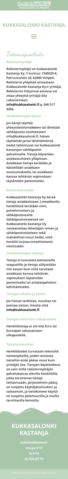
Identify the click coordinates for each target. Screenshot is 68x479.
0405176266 (42, 2)
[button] (34, 36)
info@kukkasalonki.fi (34, 5)
